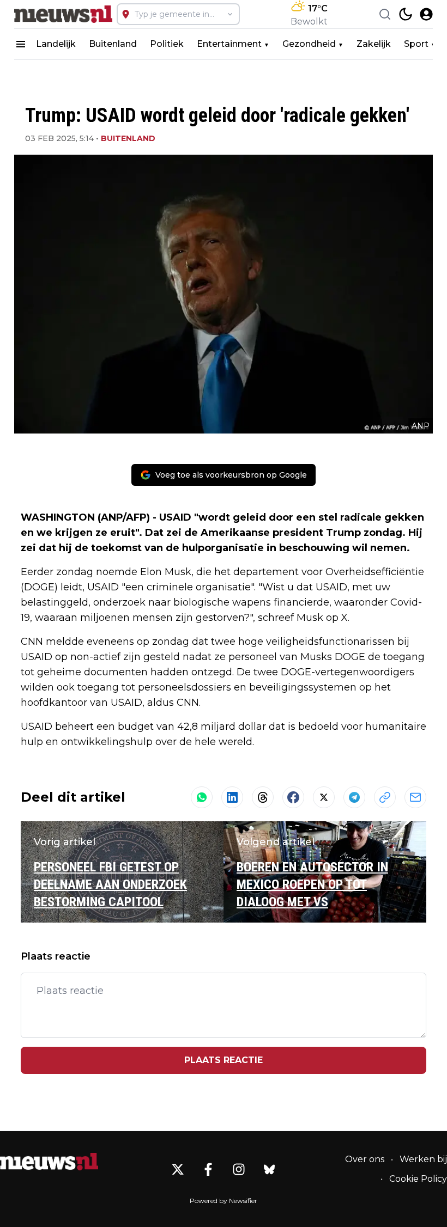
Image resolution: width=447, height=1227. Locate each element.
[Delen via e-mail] (415, 797)
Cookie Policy (418, 1179)
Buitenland (113, 44)
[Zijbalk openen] (20, 44)
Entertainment (229, 44)
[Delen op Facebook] (293, 797)
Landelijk (56, 44)
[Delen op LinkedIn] (232, 797)
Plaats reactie (223, 1060)
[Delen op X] (324, 797)
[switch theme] (405, 14)
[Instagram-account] (238, 1169)
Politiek (167, 44)
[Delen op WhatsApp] (202, 797)
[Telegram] (354, 797)
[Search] (384, 14)
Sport (416, 44)
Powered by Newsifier (223, 1201)
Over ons (364, 1159)
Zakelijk (374, 44)
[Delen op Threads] (263, 797)
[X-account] (177, 1169)
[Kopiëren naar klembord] (385, 797)
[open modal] (426, 14)
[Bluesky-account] (269, 1169)
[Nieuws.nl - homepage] (63, 14)
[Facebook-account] (208, 1169)
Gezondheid (309, 44)
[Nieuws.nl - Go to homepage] (49, 1161)
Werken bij (423, 1159)
